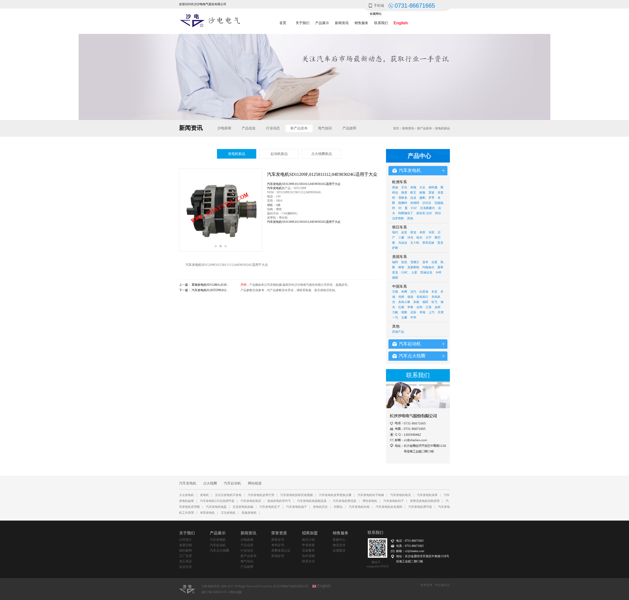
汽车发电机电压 (251, 501)
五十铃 (414, 242)
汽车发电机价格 (359, 507)
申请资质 (308, 545)
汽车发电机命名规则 (389, 507)
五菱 (404, 317)
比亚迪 (423, 291)
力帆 (395, 312)
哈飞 (434, 302)
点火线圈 (210, 483)
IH (399, 208)
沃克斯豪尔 (427, 208)
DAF (414, 208)
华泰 (410, 307)
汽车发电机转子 (393, 501)
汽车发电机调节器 (420, 507)
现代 (395, 232)
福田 (425, 302)
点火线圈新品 (321, 154)
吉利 (419, 307)
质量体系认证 (280, 550)
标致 (422, 192)
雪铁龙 (402, 197)
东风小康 (404, 302)
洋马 (410, 237)
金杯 (438, 307)
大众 (422, 187)
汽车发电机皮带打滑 (261, 495)
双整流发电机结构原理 (425, 501)
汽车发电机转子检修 (370, 495)
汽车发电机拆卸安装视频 (296, 495)
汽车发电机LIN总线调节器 (217, 501)
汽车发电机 (187, 483)
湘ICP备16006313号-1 (215, 592)
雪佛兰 (414, 262)
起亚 (404, 232)
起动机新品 (279, 154)
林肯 (401, 267)
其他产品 (398, 331)
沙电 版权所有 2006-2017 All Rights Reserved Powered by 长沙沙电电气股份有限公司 (255, 586)
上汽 (431, 312)
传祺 (401, 297)
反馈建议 (339, 550)
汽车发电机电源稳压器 (312, 501)
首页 (282, 23)
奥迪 (395, 187)
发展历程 (185, 545)
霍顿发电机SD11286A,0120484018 (213, 284)
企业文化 (185, 567)
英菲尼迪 (428, 242)
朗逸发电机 (249, 512)
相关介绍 (308, 539)
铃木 (419, 237)
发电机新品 (442, 128)
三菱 (401, 237)
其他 (410, 218)
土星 (414, 272)
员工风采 (185, 561)
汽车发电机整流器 (344, 501)
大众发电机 (186, 495)
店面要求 (308, 550)
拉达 (413, 197)
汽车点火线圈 (219, 550)
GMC (404, 272)
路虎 (404, 192)
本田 (422, 232)
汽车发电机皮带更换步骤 (335, 495)
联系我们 (381, 23)
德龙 (410, 297)
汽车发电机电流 (400, 495)
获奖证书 (277, 539)
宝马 (404, 187)
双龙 (413, 232)
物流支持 (339, 545)
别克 (404, 262)
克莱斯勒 (413, 267)
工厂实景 (185, 556)
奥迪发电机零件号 (279, 501)
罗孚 (431, 197)
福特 (395, 262)
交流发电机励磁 (243, 507)
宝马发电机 (228, 512)
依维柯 (414, 203)
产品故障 (349, 128)
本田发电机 (207, 512)
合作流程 (308, 556)
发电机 (204, 495)
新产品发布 (299, 128)
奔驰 (413, 187)
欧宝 (413, 192)
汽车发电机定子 (269, 507)
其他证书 (277, 556)
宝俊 (395, 291)
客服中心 (339, 539)
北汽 (413, 291)
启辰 (413, 312)
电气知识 (325, 128)
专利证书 (277, 545)
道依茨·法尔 (424, 213)
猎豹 (404, 312)
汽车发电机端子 (296, 507)
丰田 (431, 232)
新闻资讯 (342, 23)
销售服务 (361, 23)
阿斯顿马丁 (405, 213)
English (401, 23)
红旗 (401, 307)
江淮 (428, 307)
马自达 (402, 242)
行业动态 (273, 128)
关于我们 (302, 23)
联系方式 (308, 561)
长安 (434, 291)
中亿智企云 (442, 585)
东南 (416, 302)
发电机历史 (320, 507)
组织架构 (185, 550)
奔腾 (404, 291)
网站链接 (255, 483)
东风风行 (422, 297)
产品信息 (249, 128)
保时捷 (433, 187)
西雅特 (402, 203)
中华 (413, 317)
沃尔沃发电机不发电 (228, 495)
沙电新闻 (224, 128)
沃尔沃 (426, 203)
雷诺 (431, 192)
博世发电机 (369, 501)
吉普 (434, 262)
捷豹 (422, 197)
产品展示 (322, 23)
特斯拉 (338, 507)
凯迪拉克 (426, 272)
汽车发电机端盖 (216, 507)
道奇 (425, 262)
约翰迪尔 (428, 267)
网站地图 (236, 592)
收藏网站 (376, 13)
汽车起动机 (232, 483)
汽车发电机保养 (427, 495)
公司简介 (185, 539)
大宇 (428, 237)
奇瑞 (422, 312)
